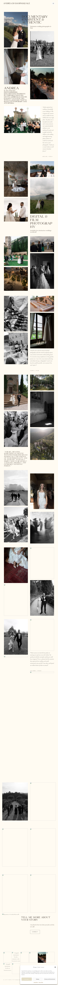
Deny (37, 979)
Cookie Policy (36, 982)
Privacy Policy (41, 982)
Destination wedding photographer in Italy (40, 27)
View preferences (49, 979)
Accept (26, 979)
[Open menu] (53, 3)
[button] (55, 967)
